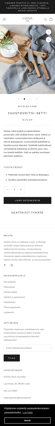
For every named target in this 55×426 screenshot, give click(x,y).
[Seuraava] (36, 98)
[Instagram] (12, 265)
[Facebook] (5, 265)
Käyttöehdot (9, 302)
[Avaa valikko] (4, 19)
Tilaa (11, 358)
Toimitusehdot (10, 292)
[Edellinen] (18, 98)
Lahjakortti (9, 312)
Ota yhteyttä (10, 281)
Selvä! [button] (27, 420)
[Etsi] (45, 19)
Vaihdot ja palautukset (14, 297)
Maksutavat (9, 287)
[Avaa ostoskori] (51, 19)
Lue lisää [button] (28, 412)
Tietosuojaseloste (12, 307)
